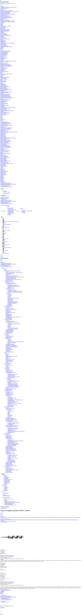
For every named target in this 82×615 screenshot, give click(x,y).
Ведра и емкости (10, 410)
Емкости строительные (4, 519)
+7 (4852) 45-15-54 (4, 182)
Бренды (1, 592)
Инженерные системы (56, 517)
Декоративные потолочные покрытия (14, 323)
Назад (8, 271)
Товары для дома (9, 435)
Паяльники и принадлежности (29, 519)
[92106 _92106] (12, 548)
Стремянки (68, 519)
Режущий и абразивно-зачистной (52, 519)
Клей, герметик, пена (9, 308)
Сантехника (10, 397)
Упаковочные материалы (21, 519)
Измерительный (10, 519)
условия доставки (11, 556)
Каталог (5, 269)
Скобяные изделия (9, 365)
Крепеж (7, 354)
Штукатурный (72, 519)
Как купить (6, 476)
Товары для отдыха (9, 468)
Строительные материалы (10, 282)
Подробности (2, 552)
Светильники (10, 380)
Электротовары (8, 369)
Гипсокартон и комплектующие (13, 285)
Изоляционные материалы (12, 290)
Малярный (15, 519)
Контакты (2, 593)
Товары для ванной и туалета (12, 455)
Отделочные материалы (10, 321)
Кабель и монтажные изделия (13, 374)
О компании (2, 591)
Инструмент (8, 335)
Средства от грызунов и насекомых (13, 422)
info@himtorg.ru (3, 195)
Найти (1, 607)
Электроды (59, 519)
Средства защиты (64, 519)
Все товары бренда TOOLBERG (5, 590)
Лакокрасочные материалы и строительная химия (14, 272)
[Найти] (1, 5)
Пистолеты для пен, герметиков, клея (40, 519)
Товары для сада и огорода (10, 408)
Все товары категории (4, 589)
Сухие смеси (10, 294)
